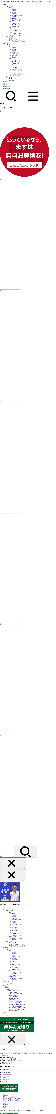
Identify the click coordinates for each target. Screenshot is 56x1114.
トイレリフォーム (16, 30)
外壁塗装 (14, 9)
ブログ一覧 (6, 987)
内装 (10, 21)
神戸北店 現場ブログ (14, 998)
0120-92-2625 (11, 1062)
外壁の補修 (15, 13)
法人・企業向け (10, 941)
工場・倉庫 (12, 80)
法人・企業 (9, 77)
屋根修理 (14, 12)
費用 (7, 1015)
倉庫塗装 (14, 18)
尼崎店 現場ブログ (13, 996)
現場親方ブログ (10, 989)
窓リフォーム (15, 26)
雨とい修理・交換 (16, 20)
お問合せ (5, 1107)
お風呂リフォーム (16, 29)
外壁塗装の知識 (5, 1077)
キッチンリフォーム (17, 70)
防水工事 (14, 17)
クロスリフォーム (16, 24)
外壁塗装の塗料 (5, 1069)
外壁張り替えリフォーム (18, 15)
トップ (4, 907)
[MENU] (33, 101)
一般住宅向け (9, 6)
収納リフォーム (16, 60)
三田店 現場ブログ (13, 992)
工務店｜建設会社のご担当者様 (17, 41)
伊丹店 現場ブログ (13, 990)
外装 (10, 7)
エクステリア (12, 32)
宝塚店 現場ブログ (13, 995)
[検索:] (7, 856)
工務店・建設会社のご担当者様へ (11, 1100)
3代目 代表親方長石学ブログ (16, 1006)
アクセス (9, 1063)
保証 (4, 83)
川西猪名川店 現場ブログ (15, 993)
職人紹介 (5, 81)
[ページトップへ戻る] (18, 1113)
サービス (5, 4)
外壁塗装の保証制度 (6, 1074)
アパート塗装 (12, 38)
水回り (10, 27)
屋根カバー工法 (16, 52)
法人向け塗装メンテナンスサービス (12, 1098)
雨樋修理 (14, 57)
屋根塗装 (14, 10)
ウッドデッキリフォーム (18, 33)
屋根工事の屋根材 (5, 1072)
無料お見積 (4, 1081)
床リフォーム (15, 23)
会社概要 (5, 1095)
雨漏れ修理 (15, 55)
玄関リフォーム (16, 35)
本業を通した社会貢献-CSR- (10, 1097)
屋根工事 (14, 50)
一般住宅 (8, 44)
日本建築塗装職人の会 (35, 1053)
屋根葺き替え (15, 54)
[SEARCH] (11, 101)
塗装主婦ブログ (13, 1010)
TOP (4, 1094)
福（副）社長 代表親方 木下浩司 (17, 1009)
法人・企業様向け (10, 37)
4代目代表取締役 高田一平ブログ (17, 1007)
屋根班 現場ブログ (13, 1000)
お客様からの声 (5, 1079)
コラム (4, 1106)
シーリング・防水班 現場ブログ (17, 1001)
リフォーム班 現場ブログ (15, 1003)
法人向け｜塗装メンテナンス (16, 40)
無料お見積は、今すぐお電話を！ (9, 1113)
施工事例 (5, 43)
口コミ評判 (6, 84)
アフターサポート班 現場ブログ (17, 1004)
